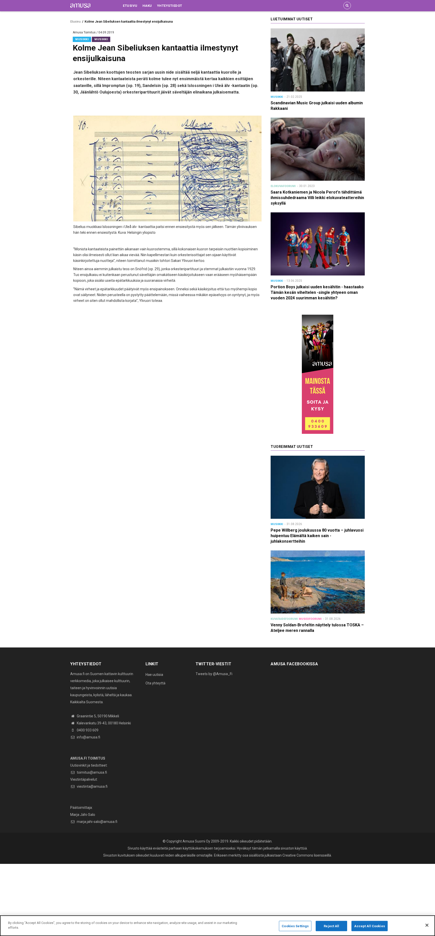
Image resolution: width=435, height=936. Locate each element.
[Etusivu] (80, 5)
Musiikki (82, 39)
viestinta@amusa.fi (91, 786)
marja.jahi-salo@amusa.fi (96, 822)
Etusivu (130, 6)
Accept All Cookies (369, 926)
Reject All (331, 926)
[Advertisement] (151, 899)
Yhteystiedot (169, 6)
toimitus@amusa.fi (91, 772)
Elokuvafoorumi (283, 186)
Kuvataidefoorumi (284, 619)
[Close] (426, 925)
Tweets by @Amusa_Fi (214, 674)
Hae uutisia (154, 675)
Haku (147, 6)
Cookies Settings (295, 926)
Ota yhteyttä (155, 683)
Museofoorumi (310, 619)
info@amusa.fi (88, 737)
